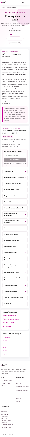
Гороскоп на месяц (22, 390)
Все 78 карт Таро (6, 381)
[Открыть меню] (27, 2)
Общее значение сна (9, 315)
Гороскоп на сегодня (20, 383)
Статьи (18, 402)
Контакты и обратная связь (6, 419)
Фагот (4, 344)
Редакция (4, 411)
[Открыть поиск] (23, 2)
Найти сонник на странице (13, 151)
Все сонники (7, 326)
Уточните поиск (15, 159)
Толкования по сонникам (15, 38)
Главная (3, 7)
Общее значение (15, 34)
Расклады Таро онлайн (6, 384)
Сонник (9, 7)
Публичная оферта (7, 427)
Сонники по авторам (19, 398)
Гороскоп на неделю (22, 386)
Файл (4, 347)
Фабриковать (7, 337)
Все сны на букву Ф (9, 322)
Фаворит (5, 340)
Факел (4, 350)
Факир (5, 354)
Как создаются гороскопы (5, 415)
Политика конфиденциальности (7, 423)
